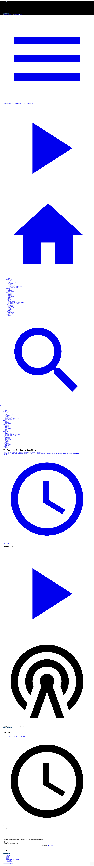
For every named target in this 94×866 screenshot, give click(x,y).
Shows (7, 304)
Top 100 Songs (11, 284)
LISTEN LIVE (6, 13)
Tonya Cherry (10, 309)
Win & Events (8, 299)
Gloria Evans (10, 305)
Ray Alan (9, 308)
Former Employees (11, 285)
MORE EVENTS (6, 853)
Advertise (9, 315)
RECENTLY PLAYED (7, 727)
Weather (9, 297)
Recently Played (9, 278)
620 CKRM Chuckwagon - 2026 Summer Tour (17, 302)
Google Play (10, 313)
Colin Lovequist (11, 307)
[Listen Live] (47, 592)
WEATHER (7, 732)
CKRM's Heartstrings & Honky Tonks (15, 286)
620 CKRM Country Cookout (13, 303)
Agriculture (10, 295)
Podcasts (9, 310)
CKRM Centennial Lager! (13, 287)
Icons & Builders (11, 280)
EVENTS (6, 850)
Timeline (9, 281)
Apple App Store (11, 312)
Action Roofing (50, 845)
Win (8, 300)
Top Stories (10, 293)
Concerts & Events (11, 301)
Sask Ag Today (11, 296)
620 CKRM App (9, 311)
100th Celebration (9, 279)
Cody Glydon (10, 306)
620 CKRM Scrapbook (12, 283)
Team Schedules (11, 291)
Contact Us (8, 314)
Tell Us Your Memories (12, 282)
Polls (9, 298)
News (7, 292)
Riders (9, 289)
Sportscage (8, 288)
